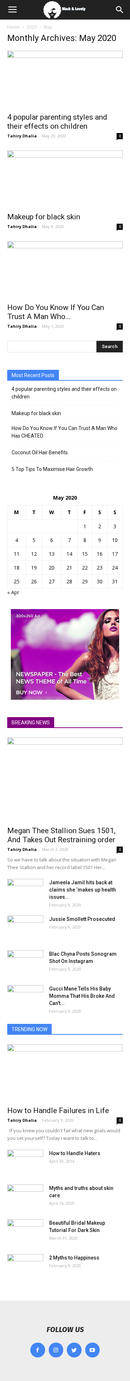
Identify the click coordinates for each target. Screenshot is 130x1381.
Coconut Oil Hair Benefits (40, 452)
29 (85, 581)
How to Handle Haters (74, 1153)
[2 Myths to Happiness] (25, 1266)
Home (13, 27)
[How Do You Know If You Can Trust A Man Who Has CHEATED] (65, 269)
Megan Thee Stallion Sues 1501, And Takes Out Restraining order (61, 835)
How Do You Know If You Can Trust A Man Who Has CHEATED (64, 432)
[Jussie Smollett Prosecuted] (25, 928)
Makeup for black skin (43, 216)
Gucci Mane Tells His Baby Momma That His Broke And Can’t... (82, 996)
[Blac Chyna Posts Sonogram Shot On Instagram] (25, 963)
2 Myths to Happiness (74, 1258)
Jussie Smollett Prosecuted (82, 919)
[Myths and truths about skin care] (25, 1197)
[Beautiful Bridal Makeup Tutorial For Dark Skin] (25, 1232)
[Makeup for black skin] (65, 179)
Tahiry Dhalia (22, 135)
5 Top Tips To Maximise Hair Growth (52, 469)
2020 (32, 27)
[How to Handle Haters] (25, 1162)
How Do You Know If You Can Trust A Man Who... (55, 312)
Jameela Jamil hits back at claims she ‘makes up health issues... (82, 890)
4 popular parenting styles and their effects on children (57, 122)
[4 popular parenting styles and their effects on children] (65, 79)
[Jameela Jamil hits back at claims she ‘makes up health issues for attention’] (25, 891)
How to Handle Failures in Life (58, 1110)
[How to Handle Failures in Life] (65, 1072)
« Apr (13, 592)
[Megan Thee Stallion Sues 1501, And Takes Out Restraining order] (65, 779)
